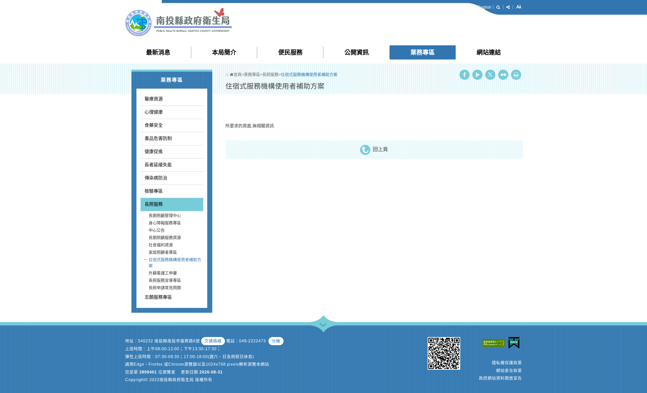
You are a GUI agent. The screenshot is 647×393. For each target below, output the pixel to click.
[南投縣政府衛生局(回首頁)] (178, 22)
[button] (498, 7)
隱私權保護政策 (507, 363)
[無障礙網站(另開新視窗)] (494, 343)
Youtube (477, 75)
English (484, 7)
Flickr (503, 75)
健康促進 (154, 151)
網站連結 (489, 52)
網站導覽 (427, 7)
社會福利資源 (161, 245)
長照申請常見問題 (165, 288)
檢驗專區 (154, 191)
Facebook (464, 75)
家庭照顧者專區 (163, 252)
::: (416, 7)
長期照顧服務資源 (165, 237)
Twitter (490, 75)
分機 (276, 341)
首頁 (238, 74)
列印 (516, 75)
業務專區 (422, 52)
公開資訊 (356, 52)
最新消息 (158, 52)
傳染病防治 (156, 178)
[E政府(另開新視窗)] (515, 343)
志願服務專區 (158, 297)
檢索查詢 (447, 7)
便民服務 (290, 52)
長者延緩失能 (158, 164)
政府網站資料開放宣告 (500, 378)
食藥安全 (154, 125)
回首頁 (466, 7)
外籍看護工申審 (163, 273)
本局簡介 (224, 52)
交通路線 (213, 341)
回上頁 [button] (380, 149)
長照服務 (154, 204)
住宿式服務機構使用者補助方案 (175, 263)
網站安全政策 (509, 370)
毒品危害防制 (158, 138)
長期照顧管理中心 (165, 215)
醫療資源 (154, 99)
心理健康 (154, 112)
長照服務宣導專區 (165, 280)
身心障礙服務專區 (165, 223)
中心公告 (157, 230)
